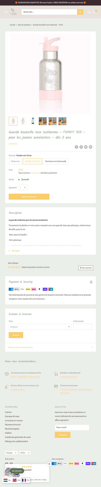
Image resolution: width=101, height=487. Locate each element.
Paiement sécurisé (13, 424)
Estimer (15, 335)
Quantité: (13, 187)
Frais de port (35, 172)
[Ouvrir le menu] (6, 12)
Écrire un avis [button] (86, 267)
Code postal (78, 321)
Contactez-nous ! (18, 389)
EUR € (22, 452)
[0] (94, 11)
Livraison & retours (68, 376)
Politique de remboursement (20, 347)
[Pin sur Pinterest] (81, 147)
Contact (8, 412)
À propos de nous (12, 416)
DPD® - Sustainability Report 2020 (25, 376)
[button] (49, 464)
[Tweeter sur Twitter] (86, 147)
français (9, 452)
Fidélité (8, 433)
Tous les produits (24, 25)
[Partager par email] (90, 147)
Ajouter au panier (29, 196)
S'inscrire (63, 434)
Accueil (12, 25)
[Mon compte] (89, 12)
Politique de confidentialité (16, 441)
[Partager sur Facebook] (76, 147)
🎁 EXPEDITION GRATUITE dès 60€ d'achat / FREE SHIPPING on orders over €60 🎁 (50, 2)
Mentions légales (12, 428)
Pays (11, 321)
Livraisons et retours (14, 420)
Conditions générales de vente (18, 437)
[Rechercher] (80, 12)
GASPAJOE (13, 144)
